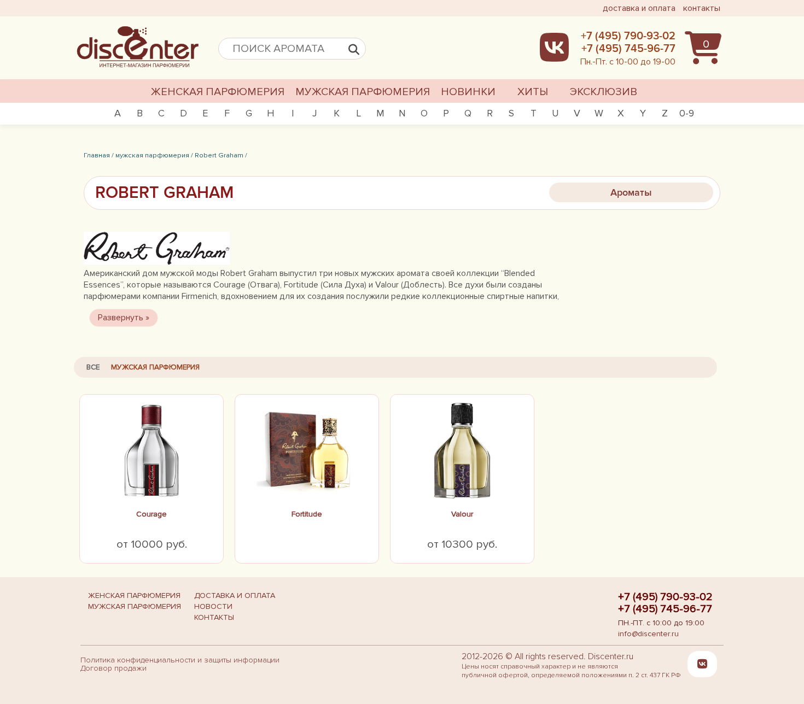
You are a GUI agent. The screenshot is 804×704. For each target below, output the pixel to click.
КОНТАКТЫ (214, 617)
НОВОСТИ (213, 606)
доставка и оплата (639, 8)
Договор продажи (113, 668)
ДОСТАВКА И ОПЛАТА (234, 595)
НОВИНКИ (468, 91)
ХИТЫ (532, 91)
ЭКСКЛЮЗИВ (603, 91)
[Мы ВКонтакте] (702, 664)
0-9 (686, 113)
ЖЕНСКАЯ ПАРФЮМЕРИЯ (217, 91)
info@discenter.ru (648, 633)
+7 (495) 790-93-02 (665, 596)
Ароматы (631, 192)
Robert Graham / (221, 155)
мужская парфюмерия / (154, 155)
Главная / (99, 155)
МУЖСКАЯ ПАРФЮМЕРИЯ (362, 91)
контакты (701, 8)
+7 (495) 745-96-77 (665, 608)
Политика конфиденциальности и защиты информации (179, 660)
